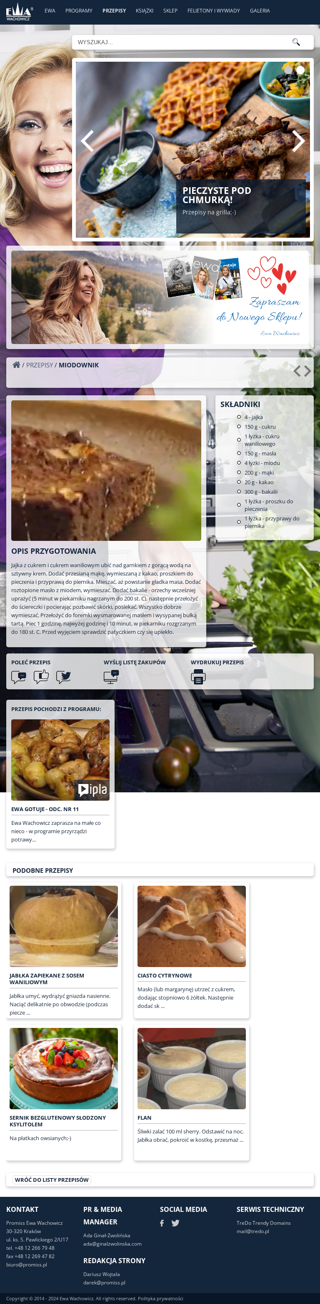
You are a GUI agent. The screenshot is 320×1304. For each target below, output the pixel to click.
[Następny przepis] (309, 374)
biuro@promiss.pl (26, 1264)
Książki (144, 10)
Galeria (260, 10)
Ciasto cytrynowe (165, 975)
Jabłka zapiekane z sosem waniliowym (47, 979)
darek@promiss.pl (104, 1282)
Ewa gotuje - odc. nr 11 (45, 809)
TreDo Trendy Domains (264, 1222)
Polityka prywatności (160, 1298)
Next (299, 140)
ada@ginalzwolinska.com (112, 1243)
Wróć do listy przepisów (52, 1179)
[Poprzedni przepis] (298, 374)
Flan (145, 1117)
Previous (87, 140)
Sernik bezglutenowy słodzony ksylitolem (58, 1121)
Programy (78, 10)
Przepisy (114, 10)
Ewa (50, 10)
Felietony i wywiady (214, 10)
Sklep (170, 10)
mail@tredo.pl (253, 1231)
